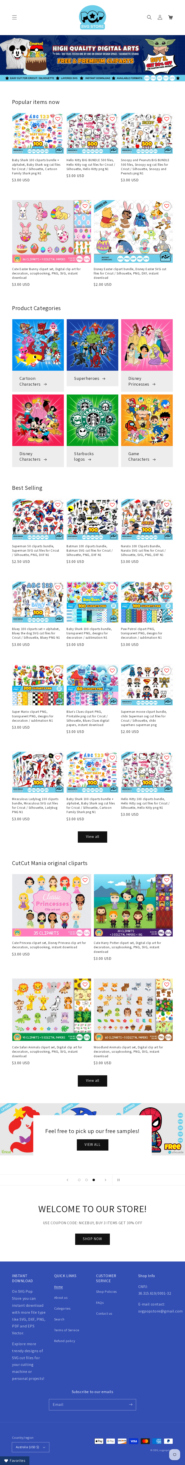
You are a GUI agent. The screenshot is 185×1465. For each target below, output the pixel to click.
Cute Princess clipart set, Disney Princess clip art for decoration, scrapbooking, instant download (49, 945)
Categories (62, 1308)
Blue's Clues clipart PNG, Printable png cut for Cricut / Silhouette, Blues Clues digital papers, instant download (87, 718)
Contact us (104, 1313)
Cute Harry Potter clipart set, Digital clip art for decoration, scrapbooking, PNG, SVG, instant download (127, 947)
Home (58, 1287)
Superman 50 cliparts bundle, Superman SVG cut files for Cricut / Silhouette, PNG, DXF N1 (35, 550)
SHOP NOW (92, 1238)
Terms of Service (66, 1330)
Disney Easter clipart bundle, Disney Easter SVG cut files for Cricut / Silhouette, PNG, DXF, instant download (130, 273)
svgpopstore (166, 1450)
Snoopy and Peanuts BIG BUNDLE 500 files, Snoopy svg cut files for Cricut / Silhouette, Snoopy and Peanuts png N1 (145, 166)
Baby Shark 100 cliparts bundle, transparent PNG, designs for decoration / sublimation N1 (89, 633)
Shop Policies (106, 1291)
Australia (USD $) (27, 1447)
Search (59, 1319)
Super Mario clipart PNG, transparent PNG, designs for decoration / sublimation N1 (32, 716)
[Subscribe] (130, 1404)
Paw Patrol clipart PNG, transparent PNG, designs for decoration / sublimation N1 (141, 633)
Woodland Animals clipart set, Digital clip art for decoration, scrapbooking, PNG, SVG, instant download (128, 1051)
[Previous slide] (67, 1180)
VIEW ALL (93, 1144)
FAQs (100, 1302)
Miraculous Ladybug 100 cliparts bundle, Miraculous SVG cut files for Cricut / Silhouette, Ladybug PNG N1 (35, 805)
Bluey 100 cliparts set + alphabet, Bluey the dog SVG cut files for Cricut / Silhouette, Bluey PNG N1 (36, 633)
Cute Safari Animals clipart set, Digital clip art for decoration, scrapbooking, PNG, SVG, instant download (47, 1051)
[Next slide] (105, 1180)
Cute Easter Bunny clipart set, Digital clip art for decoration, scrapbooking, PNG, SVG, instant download (46, 273)
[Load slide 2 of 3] (86, 1180)
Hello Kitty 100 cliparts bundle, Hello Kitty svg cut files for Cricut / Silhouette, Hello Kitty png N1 (145, 803)
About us (61, 1297)
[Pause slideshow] (117, 1180)
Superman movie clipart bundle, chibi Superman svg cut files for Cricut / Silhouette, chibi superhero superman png (144, 718)
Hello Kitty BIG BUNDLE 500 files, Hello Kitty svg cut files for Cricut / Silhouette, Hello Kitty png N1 (90, 164)
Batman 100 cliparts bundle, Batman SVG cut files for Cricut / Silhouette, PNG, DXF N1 (89, 550)
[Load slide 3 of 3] (93, 1180)
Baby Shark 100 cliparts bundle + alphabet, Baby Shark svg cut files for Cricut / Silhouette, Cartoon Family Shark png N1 (36, 166)
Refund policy (64, 1341)
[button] (14, 17)
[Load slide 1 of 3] (79, 1180)
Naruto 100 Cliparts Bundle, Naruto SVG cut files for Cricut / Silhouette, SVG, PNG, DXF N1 (143, 550)
